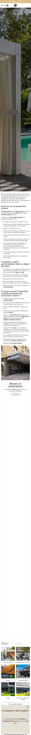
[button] (5, 5)
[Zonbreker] (15, 5)
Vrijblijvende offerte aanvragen (15, 1)
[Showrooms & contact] (7, 5)
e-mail (16, 269)
